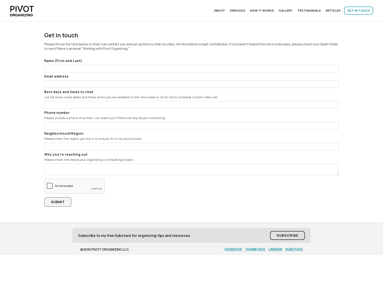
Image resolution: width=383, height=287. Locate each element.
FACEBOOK (233, 249)
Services (237, 10)
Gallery (285, 10)
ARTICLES (333, 10)
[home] (22, 10)
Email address (56, 76)
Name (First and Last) (63, 61)
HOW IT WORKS (262, 10)
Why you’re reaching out (66, 154)
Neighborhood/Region (64, 133)
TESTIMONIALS (309, 10)
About (219, 10)
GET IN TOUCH (358, 10)
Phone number (57, 113)
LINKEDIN (275, 249)
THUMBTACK (255, 249)
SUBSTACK (294, 249)
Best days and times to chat (68, 92)
